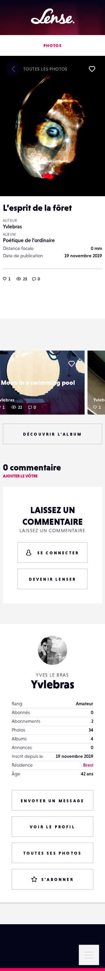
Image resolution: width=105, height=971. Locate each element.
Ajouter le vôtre (20, 476)
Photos (52, 45)
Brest (88, 765)
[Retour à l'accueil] (52, 16)
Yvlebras (12, 226)
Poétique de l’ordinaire (29, 240)
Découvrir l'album (52, 434)
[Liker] (92, 69)
